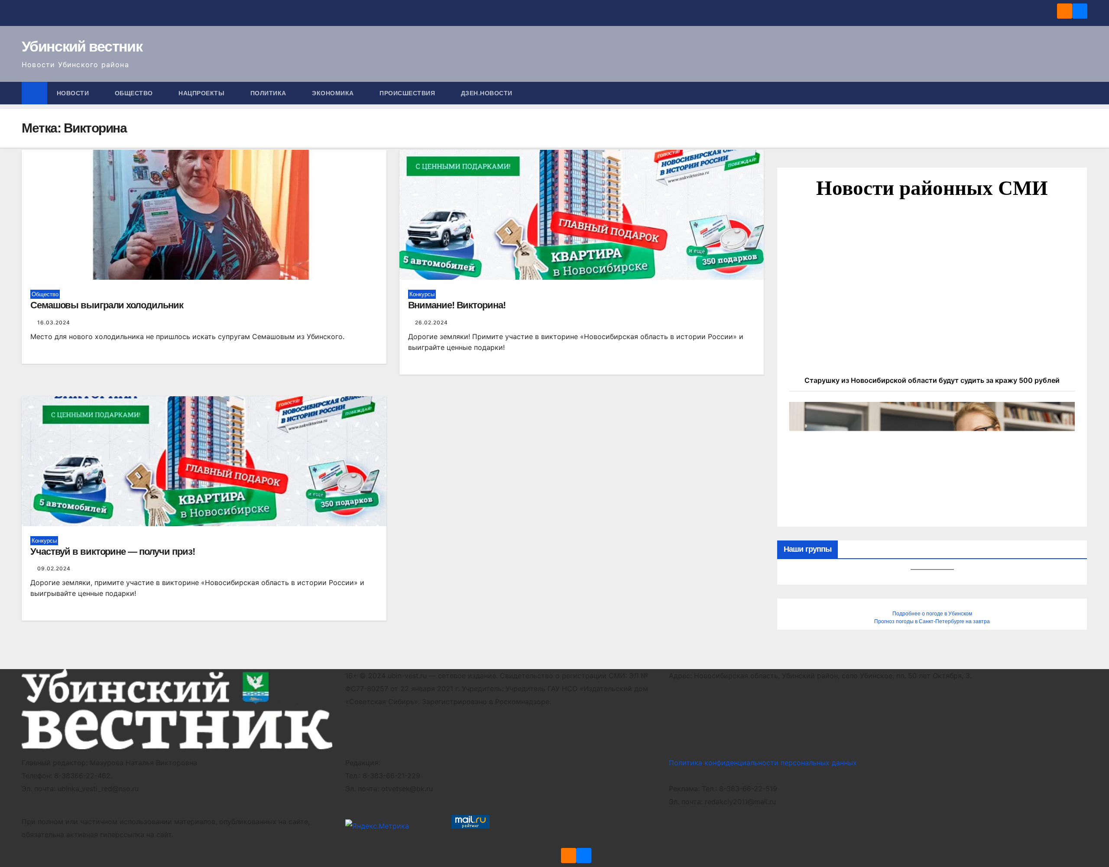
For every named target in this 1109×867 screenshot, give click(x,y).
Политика (269, 93)
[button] (1081, 93)
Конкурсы (422, 294)
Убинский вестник (82, 46)
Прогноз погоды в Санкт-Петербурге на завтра (932, 621)
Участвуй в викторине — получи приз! (112, 551)
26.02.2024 (431, 322)
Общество (135, 93)
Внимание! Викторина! (457, 305)
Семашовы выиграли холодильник (106, 305)
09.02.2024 (54, 568)
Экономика (334, 93)
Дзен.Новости (486, 93)
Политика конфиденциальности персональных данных (763, 762)
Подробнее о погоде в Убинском (932, 614)
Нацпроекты (202, 93)
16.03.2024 (53, 322)
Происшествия (408, 93)
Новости (74, 93)
